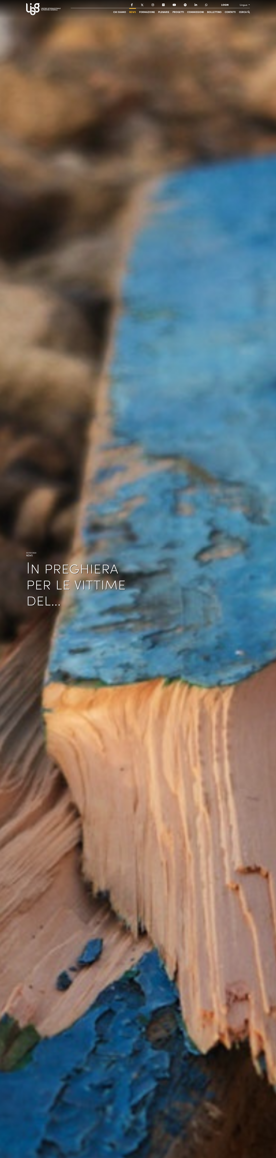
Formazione (147, 12)
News (132, 12)
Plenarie (163, 12)
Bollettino (214, 12)
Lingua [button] (244, 4)
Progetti (178, 12)
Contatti (230, 12)
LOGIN (225, 4)
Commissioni (195, 12)
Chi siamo (119, 12)
